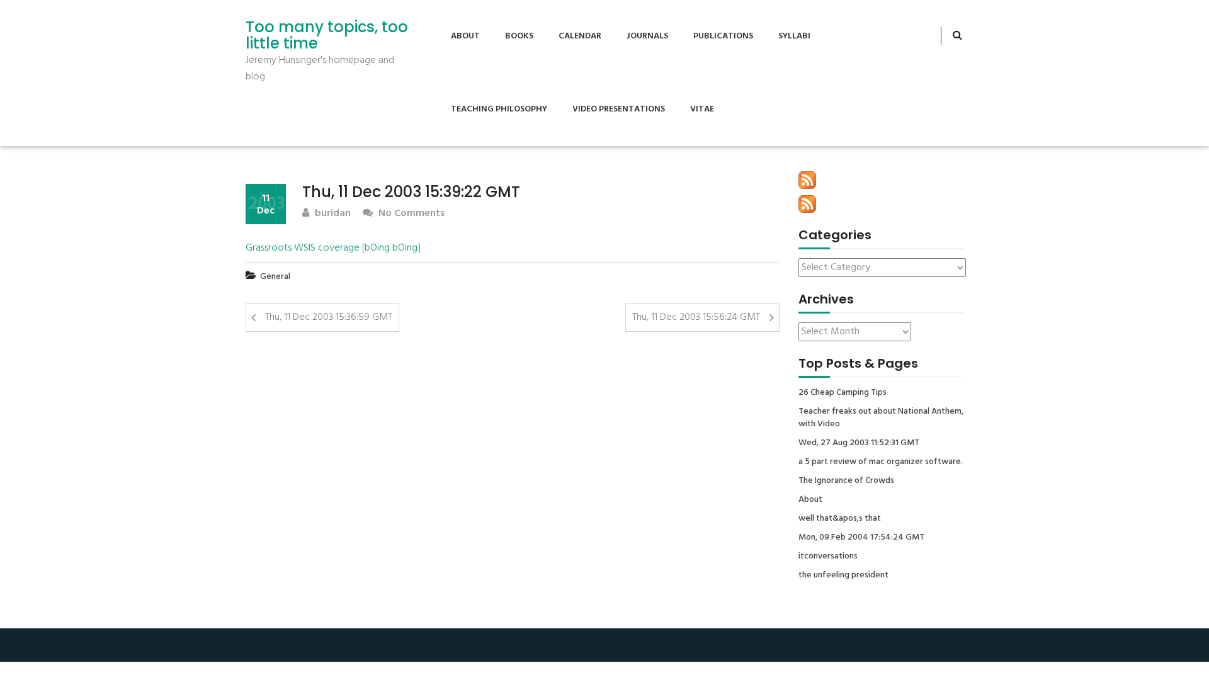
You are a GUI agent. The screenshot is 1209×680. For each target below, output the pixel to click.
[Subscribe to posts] (807, 180)
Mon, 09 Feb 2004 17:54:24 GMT (861, 537)
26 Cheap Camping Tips (842, 393)
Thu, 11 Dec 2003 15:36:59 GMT (328, 317)
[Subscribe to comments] (807, 204)
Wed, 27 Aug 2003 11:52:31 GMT (858, 443)
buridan (331, 214)
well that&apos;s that (839, 519)
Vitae (702, 109)
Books (519, 36)
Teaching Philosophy (499, 109)
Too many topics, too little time (327, 35)
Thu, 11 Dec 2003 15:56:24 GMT (696, 317)
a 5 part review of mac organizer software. (880, 462)
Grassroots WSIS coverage (303, 248)
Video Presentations (618, 109)
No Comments (410, 214)
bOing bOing (391, 248)
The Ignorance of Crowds (846, 481)
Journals (647, 36)
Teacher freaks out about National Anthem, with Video (880, 418)
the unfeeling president (843, 575)
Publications (723, 36)
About (465, 36)
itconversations (828, 556)
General (275, 276)
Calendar (580, 36)
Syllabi (794, 36)
